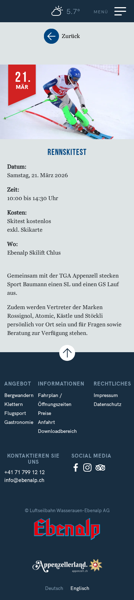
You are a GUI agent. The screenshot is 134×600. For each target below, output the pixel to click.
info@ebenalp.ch (24, 480)
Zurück (67, 36)
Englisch (79, 588)
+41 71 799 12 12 (24, 472)
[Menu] (121, 11)
